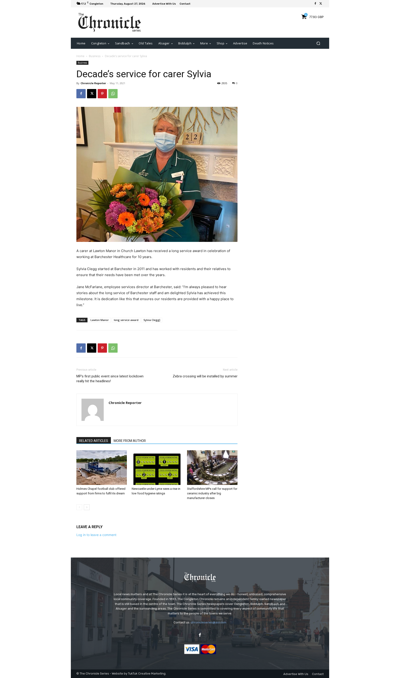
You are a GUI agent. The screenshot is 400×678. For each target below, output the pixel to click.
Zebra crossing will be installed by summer (205, 376)
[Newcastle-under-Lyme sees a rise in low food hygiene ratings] (157, 467)
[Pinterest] (102, 93)
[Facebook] (315, 3)
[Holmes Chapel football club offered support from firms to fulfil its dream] (101, 467)
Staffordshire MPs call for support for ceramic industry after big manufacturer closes (212, 493)
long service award (126, 320)
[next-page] (87, 507)
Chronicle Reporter (93, 83)
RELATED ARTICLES (93, 441)
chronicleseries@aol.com (208, 622)
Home (80, 56)
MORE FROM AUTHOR (130, 441)
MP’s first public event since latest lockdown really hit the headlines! (110, 378)
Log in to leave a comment (96, 535)
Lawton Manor (100, 320)
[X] (321, 3)
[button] (318, 43)
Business (94, 56)
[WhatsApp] (113, 93)
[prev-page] (79, 507)
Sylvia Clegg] (152, 320)
